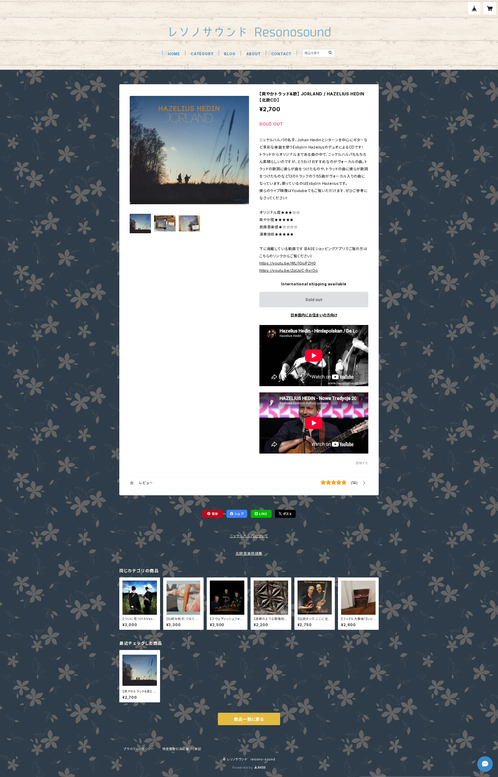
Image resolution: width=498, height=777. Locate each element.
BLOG (229, 54)
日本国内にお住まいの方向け (313, 315)
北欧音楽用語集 (249, 553)
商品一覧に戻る (249, 719)
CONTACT (281, 54)
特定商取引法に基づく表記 (181, 749)
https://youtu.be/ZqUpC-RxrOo (288, 270)
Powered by (243, 767)
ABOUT (253, 54)
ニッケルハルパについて (249, 536)
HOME (174, 54)
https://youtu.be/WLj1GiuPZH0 (287, 263)
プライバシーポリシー (138, 749)
